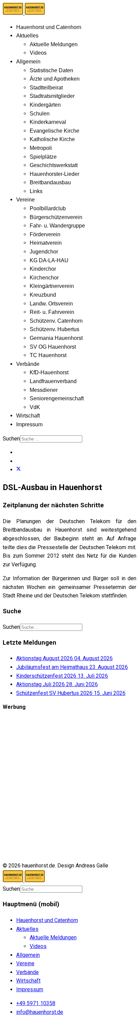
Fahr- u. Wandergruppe (57, 225)
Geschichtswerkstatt (54, 165)
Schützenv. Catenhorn (56, 321)
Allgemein (28, 61)
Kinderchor (43, 269)
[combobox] (51, 438)
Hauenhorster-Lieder (54, 174)
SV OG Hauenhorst (53, 347)
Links (36, 191)
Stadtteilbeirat (46, 87)
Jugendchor (44, 251)
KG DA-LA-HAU (49, 260)
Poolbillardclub (48, 208)
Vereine (25, 200)
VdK (35, 407)
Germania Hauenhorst (56, 338)
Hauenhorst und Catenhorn (48, 27)
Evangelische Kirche (54, 131)
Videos (38, 53)
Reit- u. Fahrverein (52, 312)
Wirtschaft (28, 416)
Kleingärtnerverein (52, 286)
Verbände (27, 364)
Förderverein (45, 234)
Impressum (29, 424)
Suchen (11, 438)
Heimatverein (46, 243)
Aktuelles (27, 35)
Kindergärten (45, 105)
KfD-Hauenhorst (49, 372)
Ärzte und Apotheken (55, 79)
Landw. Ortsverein (51, 303)
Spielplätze (43, 157)
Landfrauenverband (53, 381)
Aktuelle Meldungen (54, 44)
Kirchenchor (44, 277)
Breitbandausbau (50, 182)
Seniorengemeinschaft (57, 398)
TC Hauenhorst (48, 355)
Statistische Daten (51, 70)
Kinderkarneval (48, 122)
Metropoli (41, 148)
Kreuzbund (43, 295)
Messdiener (44, 390)
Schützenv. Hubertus (54, 329)
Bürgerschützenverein (56, 217)
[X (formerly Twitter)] (18, 469)
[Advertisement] (69, 786)
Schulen (40, 113)
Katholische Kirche (52, 139)
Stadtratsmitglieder (52, 96)
